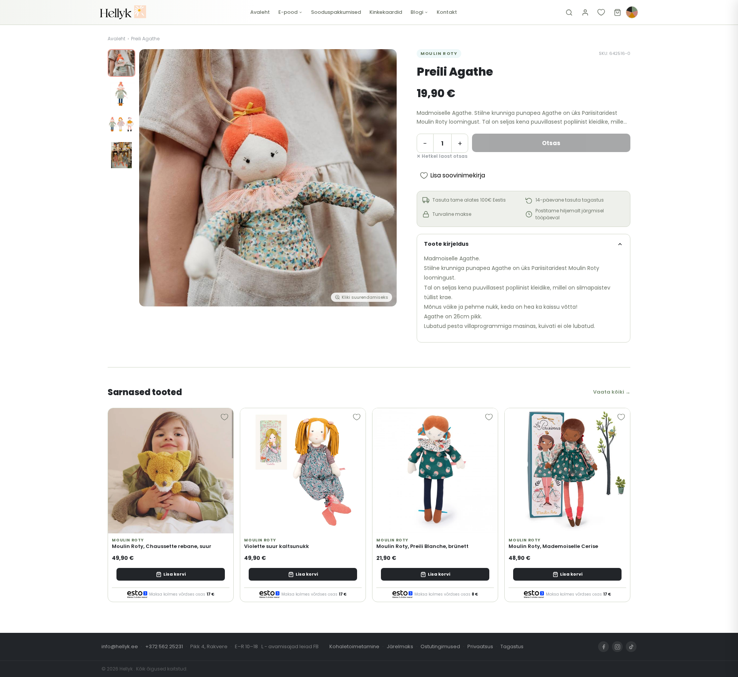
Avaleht (260, 12)
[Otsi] (569, 12)
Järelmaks (400, 646)
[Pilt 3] (121, 124)
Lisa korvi (174, 574)
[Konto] (585, 12)
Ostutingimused (440, 646)
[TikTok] (631, 646)
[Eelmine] (150, 177)
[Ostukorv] (617, 12)
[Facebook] (603, 646)
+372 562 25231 (164, 646)
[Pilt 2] (121, 94)
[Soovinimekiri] (601, 12)
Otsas (551, 143)
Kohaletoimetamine (354, 646)
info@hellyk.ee (119, 646)
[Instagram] (617, 646)
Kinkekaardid (385, 12)
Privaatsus (480, 646)
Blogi (417, 12)
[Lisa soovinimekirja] (224, 417)
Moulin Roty (439, 53)
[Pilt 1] (121, 63)
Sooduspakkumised (336, 12)
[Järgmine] (385, 177)
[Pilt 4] (121, 155)
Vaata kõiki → (611, 392)
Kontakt (447, 12)
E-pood (288, 12)
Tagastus (512, 646)
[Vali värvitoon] (632, 12)
